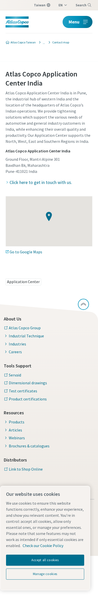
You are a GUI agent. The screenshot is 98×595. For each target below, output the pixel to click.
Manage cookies (45, 574)
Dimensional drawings (28, 382)
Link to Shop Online (26, 469)
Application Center (23, 281)
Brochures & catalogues (29, 445)
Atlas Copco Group (25, 327)
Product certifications (28, 398)
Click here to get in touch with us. (41, 182)
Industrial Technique (26, 335)
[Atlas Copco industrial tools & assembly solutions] (42, 42)
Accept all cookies (45, 560)
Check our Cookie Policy (43, 545)
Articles (15, 429)
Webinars (17, 437)
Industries (17, 343)
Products (16, 421)
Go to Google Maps (26, 251)
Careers (15, 351)
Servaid (15, 374)
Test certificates (23, 390)
